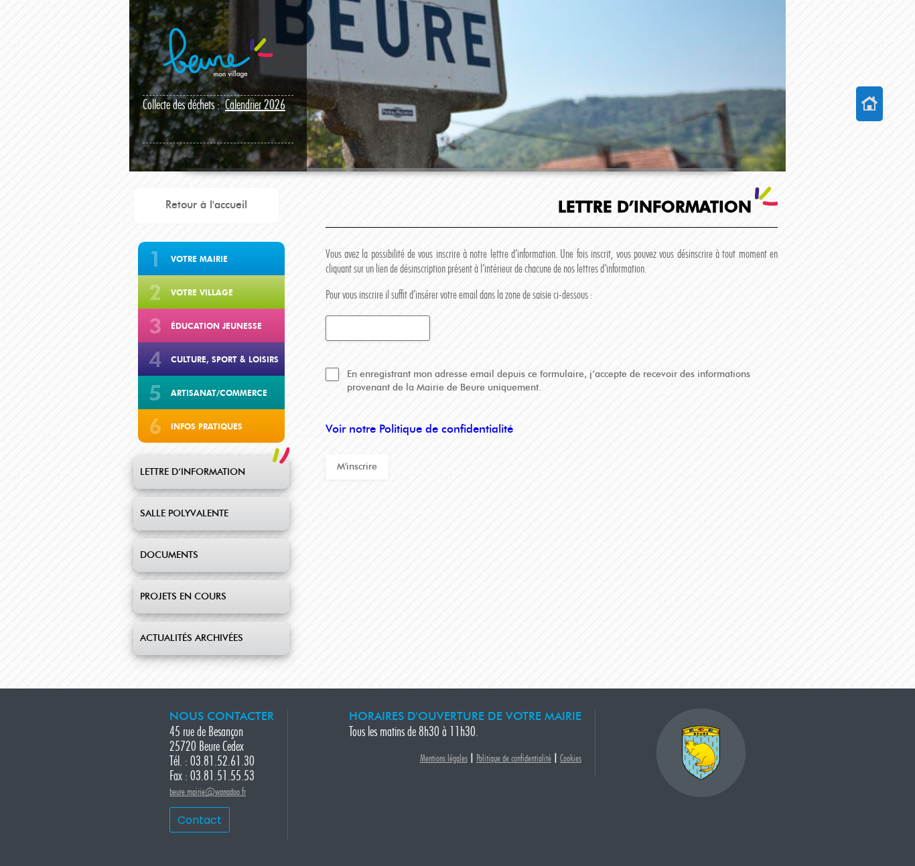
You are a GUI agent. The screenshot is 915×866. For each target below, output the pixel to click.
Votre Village (202, 292)
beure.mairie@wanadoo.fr (207, 793)
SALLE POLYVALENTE (184, 513)
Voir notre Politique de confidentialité (419, 429)
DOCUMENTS (169, 555)
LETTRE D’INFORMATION (192, 472)
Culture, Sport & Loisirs (225, 359)
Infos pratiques (206, 426)
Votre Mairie (199, 259)
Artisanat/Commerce (219, 393)
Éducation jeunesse (216, 326)
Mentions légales (444, 759)
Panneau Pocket (214, 106)
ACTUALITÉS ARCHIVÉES (191, 638)
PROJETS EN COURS (183, 596)
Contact (200, 820)
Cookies (570, 759)
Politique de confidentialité (513, 759)
